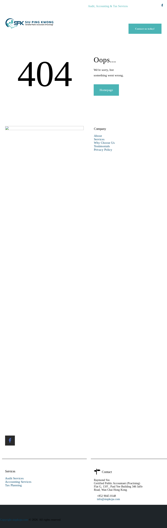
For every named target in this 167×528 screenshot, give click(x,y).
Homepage (106, 90)
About (98, 135)
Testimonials (102, 146)
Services (99, 139)
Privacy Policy (103, 149)
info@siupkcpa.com (109, 499)
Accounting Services (18, 481)
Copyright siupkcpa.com (14, 519)
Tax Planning (13, 485)
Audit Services (14, 478)
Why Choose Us (104, 142)
